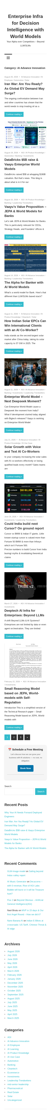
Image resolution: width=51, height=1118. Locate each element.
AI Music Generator (16, 881)
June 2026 (12, 959)
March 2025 (13, 1018)
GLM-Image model (16, 871)
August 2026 (13, 951)
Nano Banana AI (15, 920)
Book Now (25, 768)
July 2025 (12, 1002)
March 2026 (13, 971)
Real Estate (13, 1092)
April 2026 (12, 967)
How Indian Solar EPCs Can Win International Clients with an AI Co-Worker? (25, 325)
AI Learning (13, 1049)
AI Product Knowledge (35, 153)
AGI (22, 153)
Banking (18, 156)
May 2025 (12, 1010)
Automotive (18, 80)
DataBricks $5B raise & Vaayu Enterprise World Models (22, 164)
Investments (29, 156)
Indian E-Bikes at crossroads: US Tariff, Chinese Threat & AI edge (26, 924)
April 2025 (12, 1014)
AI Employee (13, 1045)
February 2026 (14, 975)
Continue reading (13, 114)
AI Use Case (27, 443)
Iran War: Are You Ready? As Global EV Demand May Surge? (24, 88)
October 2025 (14, 990)
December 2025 (15, 983)
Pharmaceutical (15, 1088)
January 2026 (14, 979)
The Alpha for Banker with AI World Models (25, 848)
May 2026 (12, 963)
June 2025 (12, 1006)
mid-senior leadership (18, 1084)
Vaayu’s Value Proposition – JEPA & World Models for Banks (25, 211)
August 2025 (13, 998)
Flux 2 (10, 900)
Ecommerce (13, 1072)
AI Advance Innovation (30, 77)
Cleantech (26, 317)
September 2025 (15, 994)
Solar (27, 80)
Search (7, 786)
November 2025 (15, 986)
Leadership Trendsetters (23, 203)
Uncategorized (14, 1100)
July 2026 (12, 955)
